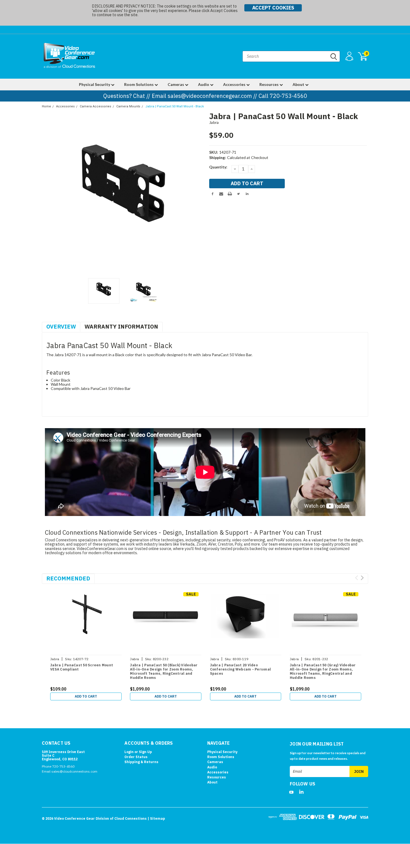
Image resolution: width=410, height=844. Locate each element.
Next (198, 193)
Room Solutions (139, 84)
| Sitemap (156, 818)
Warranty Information (121, 326)
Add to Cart (86, 696)
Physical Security (95, 84)
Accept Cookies (273, 7)
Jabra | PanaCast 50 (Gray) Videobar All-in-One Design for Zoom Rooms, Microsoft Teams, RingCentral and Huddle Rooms (323, 671)
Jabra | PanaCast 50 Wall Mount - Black (174, 106)
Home (46, 106)
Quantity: (218, 167)
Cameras (176, 84)
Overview (61, 326)
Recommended (68, 578)
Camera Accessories (95, 106)
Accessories (234, 84)
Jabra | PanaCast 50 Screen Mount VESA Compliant (81, 667)
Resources (269, 84)
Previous (48, 193)
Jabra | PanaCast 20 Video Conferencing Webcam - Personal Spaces (240, 669)
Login (129, 752)
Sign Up (145, 752)
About (299, 84)
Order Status (136, 757)
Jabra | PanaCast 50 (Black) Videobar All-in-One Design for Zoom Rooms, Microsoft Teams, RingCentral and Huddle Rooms (163, 671)
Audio (204, 84)
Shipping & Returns (141, 762)
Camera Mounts (128, 106)
